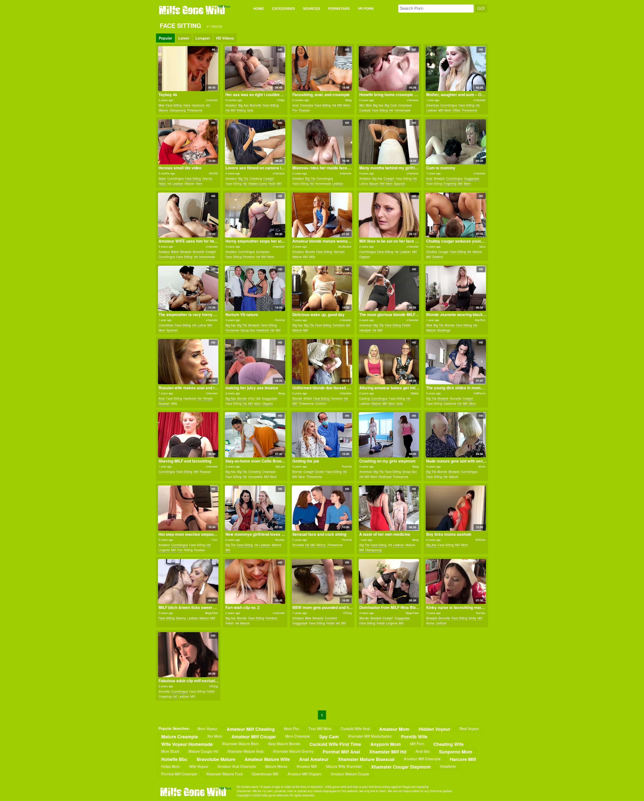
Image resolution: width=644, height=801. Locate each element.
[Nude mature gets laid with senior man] (456, 434)
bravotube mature (216, 759)
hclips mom (170, 766)
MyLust (280, 466)
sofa (250, 110)
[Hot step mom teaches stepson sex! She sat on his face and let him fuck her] (188, 508)
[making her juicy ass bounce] (255, 361)
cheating (256, 178)
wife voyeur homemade (187, 744)
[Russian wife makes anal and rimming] (188, 361)
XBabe (415, 393)
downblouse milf (265, 773)
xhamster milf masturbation (370, 736)
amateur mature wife (267, 759)
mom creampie (297, 736)
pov (295, 110)
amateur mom (394, 729)
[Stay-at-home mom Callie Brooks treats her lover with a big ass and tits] (255, 434)
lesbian (431, 110)
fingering (450, 183)
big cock (391, 105)
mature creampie (179, 736)
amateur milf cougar (253, 736)
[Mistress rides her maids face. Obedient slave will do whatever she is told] (322, 142)
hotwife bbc (174, 759)
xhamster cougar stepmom (401, 767)
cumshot (331, 618)
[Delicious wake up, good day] (322, 288)
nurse (430, 623)
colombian (166, 325)
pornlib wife (414, 736)
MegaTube (211, 613)
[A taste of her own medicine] (389, 508)
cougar (443, 251)
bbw (161, 105)
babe (162, 178)
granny (207, 178)
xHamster (212, 100)
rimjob (208, 398)
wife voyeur (198, 766)
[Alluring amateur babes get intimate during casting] (389, 361)
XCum (482, 466)
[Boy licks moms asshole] (456, 508)
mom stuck (170, 751)
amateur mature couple (350, 773)
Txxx (215, 540)
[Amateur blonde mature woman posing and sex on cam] (322, 215)
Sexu (482, 246)
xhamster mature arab (245, 751)
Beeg (348, 100)
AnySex (280, 540)
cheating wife (448, 744)
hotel (271, 183)
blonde (310, 251)
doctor (319, 471)
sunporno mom (455, 751)
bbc (362, 105)
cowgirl (268, 178)
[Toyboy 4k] (188, 68)
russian (304, 110)
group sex (247, 330)
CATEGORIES (283, 9)
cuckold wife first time (335, 744)
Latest (183, 38)
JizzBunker (345, 246)
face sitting (174, 105)
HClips (281, 100)
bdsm (175, 251)
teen (198, 183)
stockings (443, 330)
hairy (186, 105)
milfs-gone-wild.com (193, 791)
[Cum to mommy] (456, 142)
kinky (472, 618)
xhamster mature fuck (224, 773)
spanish (399, 183)
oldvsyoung (177, 110)
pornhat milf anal (341, 751)
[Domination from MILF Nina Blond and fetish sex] (389, 581)
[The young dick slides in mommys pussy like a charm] (456, 361)
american (432, 105)
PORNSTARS (339, 9)
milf (233, 110)
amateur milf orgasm (304, 773)
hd (208, 105)
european (263, 251)
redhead (385, 476)
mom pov (291, 728)
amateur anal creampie (237, 766)
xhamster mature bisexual (366, 759)
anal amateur (314, 759)
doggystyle (471, 178)
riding (241, 110)
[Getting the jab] (322, 434)
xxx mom (214, 736)
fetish (406, 325)
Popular (165, 38)
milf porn (417, 743)
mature (163, 110)
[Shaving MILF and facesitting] (188, 434)
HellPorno (480, 393)
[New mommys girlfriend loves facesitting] (255, 508)
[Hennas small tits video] (188, 142)
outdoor (437, 256)
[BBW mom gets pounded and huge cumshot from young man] (322, 581)
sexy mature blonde (284, 743)
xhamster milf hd (387, 751)
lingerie (164, 550)
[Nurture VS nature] (255, 288)
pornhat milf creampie (179, 773)
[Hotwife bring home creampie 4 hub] (389, 68)
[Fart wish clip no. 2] (255, 581)
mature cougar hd (203, 751)
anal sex (423, 751)
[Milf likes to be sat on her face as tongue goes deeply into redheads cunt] (389, 215)
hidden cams (257, 183)
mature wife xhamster (344, 766)
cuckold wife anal (355, 728)
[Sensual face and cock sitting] (322, 508)
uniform (320, 403)
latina (363, 183)
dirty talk (254, 398)
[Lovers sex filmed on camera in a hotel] (255, 142)
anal (295, 105)
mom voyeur (207, 728)
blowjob (439, 178)
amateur (231, 105)
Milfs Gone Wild (192, 10)
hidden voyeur (434, 729)
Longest (202, 38)
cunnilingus (448, 105)
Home (258, 9)
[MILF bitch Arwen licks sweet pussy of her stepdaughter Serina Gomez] (188, 581)
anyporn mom (385, 744)
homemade (402, 110)
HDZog (347, 613)
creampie (306, 105)
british (307, 398)
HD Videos (225, 38)
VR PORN (366, 9)
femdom (249, 256)
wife (312, 256)
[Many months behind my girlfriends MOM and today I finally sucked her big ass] (389, 142)
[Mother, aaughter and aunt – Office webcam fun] (456, 68)
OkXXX (213, 173)
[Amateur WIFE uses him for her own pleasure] (188, 215)
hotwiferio (448, 766)
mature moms (276, 766)
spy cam (329, 736)
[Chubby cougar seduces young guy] (456, 215)
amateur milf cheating (251, 729)
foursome (232, 330)
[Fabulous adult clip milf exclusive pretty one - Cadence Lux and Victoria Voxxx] (188, 654)
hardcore (198, 105)
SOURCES (311, 9)
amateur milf (307, 766)
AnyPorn (480, 320)
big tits (243, 178)
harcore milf (463, 759)
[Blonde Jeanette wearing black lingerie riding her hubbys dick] (456, 288)
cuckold (365, 110)
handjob (365, 330)
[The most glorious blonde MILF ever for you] (389, 288)
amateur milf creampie (422, 758)
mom (346, 105)
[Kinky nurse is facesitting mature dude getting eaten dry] (456, 581)
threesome (195, 110)
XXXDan (480, 540)
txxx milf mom (320, 728)
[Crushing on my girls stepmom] (389, 434)
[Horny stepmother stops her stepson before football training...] (255, 215)
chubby (431, 251)
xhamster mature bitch (240, 743)
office (456, 110)
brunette (255, 105)
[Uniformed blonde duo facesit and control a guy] (322, 361)
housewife (255, 476)
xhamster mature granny (293, 751)
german (339, 251)
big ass (243, 105)
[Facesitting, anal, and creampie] (322, 68)
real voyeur (469, 728)
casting (364, 398)
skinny (321, 545)
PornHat (280, 320)
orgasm (364, 256)
